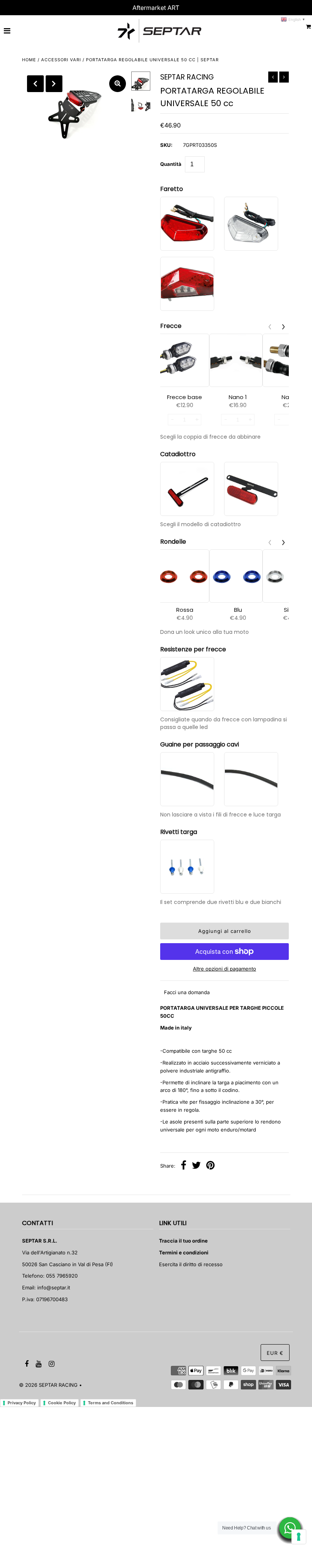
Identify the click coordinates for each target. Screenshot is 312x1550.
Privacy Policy (22, 1402)
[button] (283, 326)
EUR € (275, 1353)
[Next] (54, 83)
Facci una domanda (187, 992)
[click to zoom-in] (117, 83)
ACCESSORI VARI (61, 59)
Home (29, 59)
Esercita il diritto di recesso (191, 1264)
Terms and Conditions (110, 1402)
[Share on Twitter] (196, 1166)
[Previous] (35, 83)
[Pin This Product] (210, 1166)
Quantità (170, 164)
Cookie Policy (62, 1402)
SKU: (166, 145)
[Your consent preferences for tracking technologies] (298, 1536)
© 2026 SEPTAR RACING (48, 1385)
